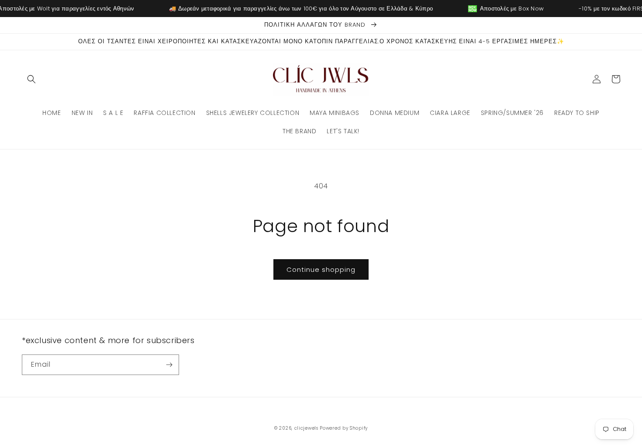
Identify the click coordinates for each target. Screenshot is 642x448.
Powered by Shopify (344, 428)
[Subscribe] (169, 364)
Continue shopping (321, 269)
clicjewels (306, 428)
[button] (31, 79)
